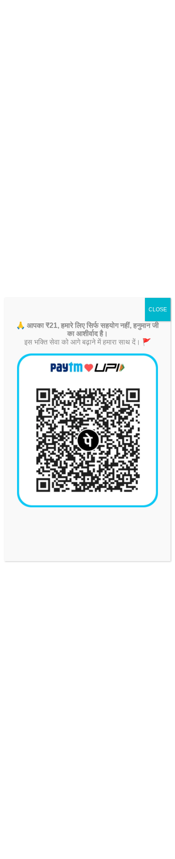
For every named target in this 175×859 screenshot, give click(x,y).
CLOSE (158, 309)
